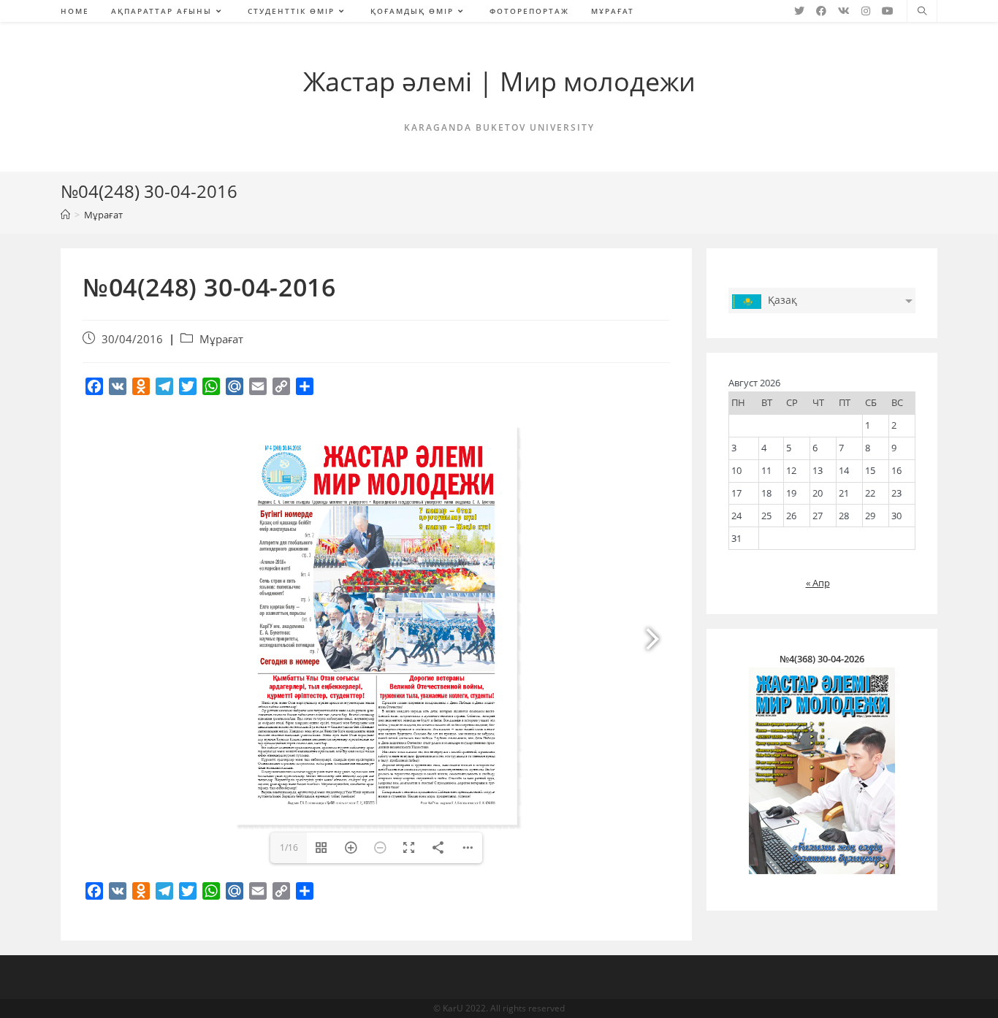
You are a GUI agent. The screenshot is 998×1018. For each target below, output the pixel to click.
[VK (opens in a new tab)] (844, 11)
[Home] (65, 214)
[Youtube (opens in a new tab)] (887, 11)
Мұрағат (221, 339)
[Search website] (922, 12)
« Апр (818, 582)
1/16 (289, 847)
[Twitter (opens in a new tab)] (799, 11)
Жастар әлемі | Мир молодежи (499, 81)
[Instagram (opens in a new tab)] (866, 11)
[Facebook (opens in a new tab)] (821, 11)
